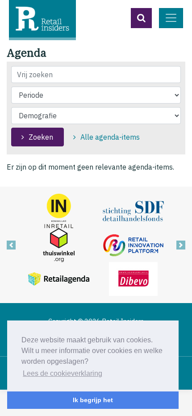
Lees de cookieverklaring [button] (62, 373)
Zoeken (41, 137)
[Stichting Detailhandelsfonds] (133, 210)
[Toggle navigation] (171, 18)
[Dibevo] (133, 278)
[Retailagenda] (58, 278)
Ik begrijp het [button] (93, 400)
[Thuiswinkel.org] (58, 244)
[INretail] (58, 210)
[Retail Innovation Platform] (133, 244)
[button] (141, 18)
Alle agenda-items (110, 137)
